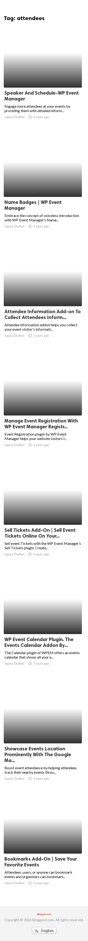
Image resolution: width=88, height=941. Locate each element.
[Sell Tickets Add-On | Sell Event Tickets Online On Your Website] (43, 512)
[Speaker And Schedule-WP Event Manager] (43, 75)
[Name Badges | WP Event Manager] (43, 185)
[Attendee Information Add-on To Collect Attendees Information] (43, 294)
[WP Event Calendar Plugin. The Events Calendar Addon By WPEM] (43, 622)
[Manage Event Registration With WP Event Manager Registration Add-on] (43, 403)
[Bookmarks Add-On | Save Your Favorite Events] (43, 841)
